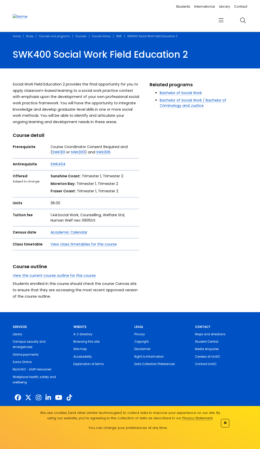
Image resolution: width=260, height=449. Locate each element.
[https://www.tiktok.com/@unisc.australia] (69, 397)
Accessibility (82, 357)
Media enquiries (207, 349)
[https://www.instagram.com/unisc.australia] (38, 397)
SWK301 (58, 152)
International (204, 6)
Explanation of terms (88, 364)
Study (30, 36)
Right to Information (149, 357)
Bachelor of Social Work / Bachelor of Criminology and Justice (193, 103)
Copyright (141, 342)
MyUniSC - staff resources (32, 369)
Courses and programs (54, 36)
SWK (119, 36)
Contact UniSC (206, 364)
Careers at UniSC (207, 357)
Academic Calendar (69, 232)
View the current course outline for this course (54, 275)
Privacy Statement (197, 418)
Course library (101, 36)
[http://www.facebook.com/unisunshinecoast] (18, 397)
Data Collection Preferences (154, 364)
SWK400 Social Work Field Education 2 (152, 36)
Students (183, 6)
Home (17, 36)
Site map (80, 349)
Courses (80, 36)
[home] (20, 16)
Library (224, 6)
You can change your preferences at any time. (128, 427)
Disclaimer (142, 349)
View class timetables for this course (84, 244)
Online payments (26, 355)
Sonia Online (22, 362)
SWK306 (103, 152)
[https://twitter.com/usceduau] (28, 397)
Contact (240, 6)
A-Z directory (82, 334)
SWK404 (58, 164)
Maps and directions (210, 334)
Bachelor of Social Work (181, 92)
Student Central (206, 342)
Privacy (139, 334)
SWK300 (78, 152)
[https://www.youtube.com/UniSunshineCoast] (58, 397)
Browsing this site (86, 342)
